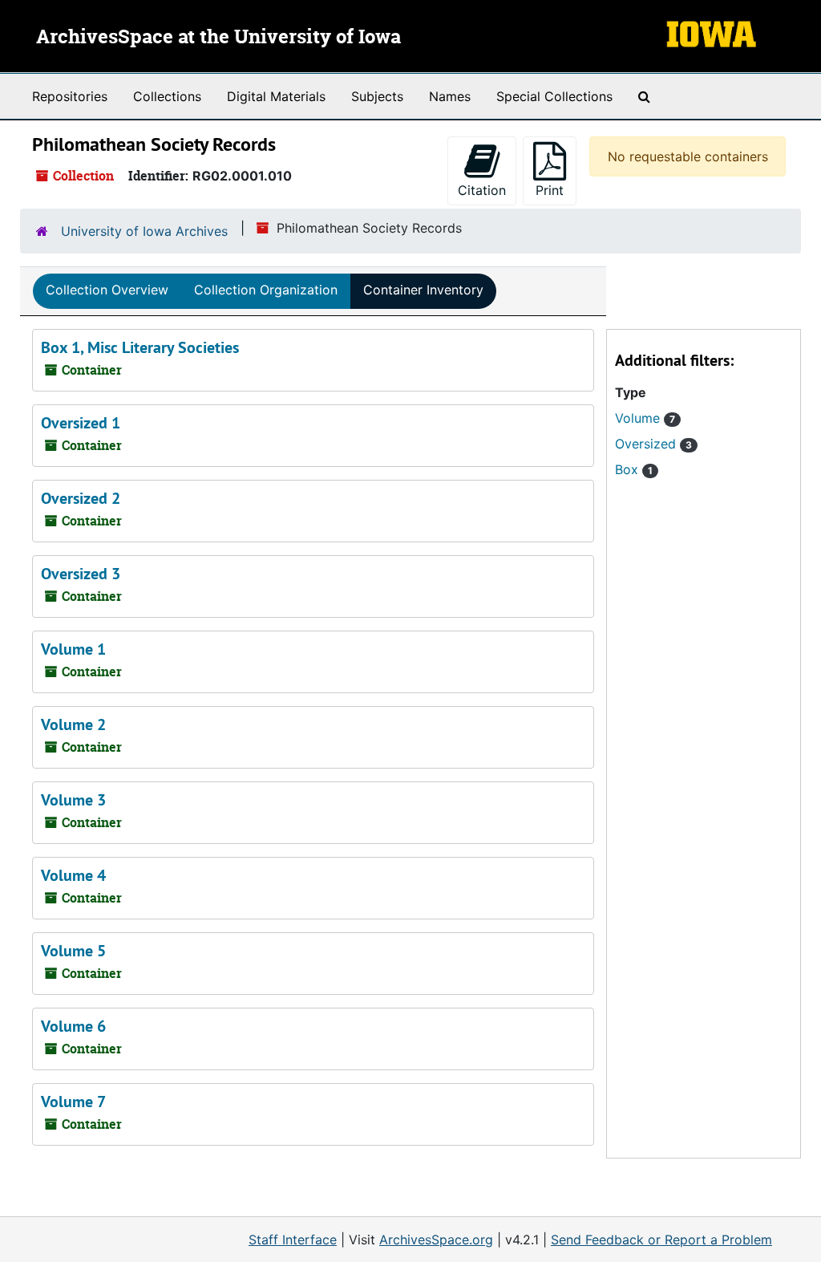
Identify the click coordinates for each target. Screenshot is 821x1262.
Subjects (377, 96)
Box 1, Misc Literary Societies (140, 347)
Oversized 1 (80, 422)
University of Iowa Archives (144, 231)
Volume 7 (73, 1101)
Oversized (653, 444)
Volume (645, 418)
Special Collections (554, 96)
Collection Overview (107, 290)
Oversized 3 (80, 573)
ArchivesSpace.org (436, 1240)
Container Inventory (423, 290)
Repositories (69, 96)
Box (634, 469)
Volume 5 (73, 950)
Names (450, 96)
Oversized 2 (80, 498)
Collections (167, 96)
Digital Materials (276, 96)
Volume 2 (73, 724)
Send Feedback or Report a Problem (661, 1240)
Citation (482, 190)
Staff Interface (293, 1240)
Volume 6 (73, 1026)
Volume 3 (73, 799)
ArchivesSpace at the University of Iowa (218, 38)
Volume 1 (73, 649)
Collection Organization (266, 290)
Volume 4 (73, 875)
